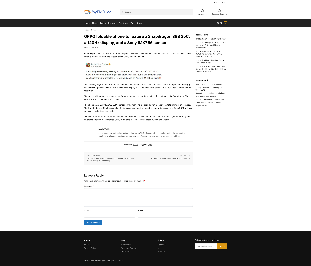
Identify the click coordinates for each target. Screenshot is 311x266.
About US (88, 245)
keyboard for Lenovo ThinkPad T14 (210, 99)
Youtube (161, 251)
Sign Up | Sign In (220, 2)
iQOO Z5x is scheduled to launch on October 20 (170, 158)
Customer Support (219, 14)
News (135, 144)
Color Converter (202, 106)
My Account (202, 14)
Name (87, 210)
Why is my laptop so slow (206, 96)
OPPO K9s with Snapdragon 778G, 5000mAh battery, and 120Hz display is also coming (110, 159)
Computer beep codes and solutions (210, 93)
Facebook (162, 245)
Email (141, 210)
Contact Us (126, 251)
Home (86, 30)
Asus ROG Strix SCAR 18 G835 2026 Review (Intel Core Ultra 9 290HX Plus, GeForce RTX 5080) (211, 69)
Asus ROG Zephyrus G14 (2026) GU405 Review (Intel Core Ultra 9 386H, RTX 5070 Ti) (209, 53)
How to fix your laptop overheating (209, 84)
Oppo (150, 144)
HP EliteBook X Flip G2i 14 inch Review (211, 39)
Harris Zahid (104, 129)
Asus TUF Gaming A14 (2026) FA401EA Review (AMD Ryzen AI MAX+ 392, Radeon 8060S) (211, 45)
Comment (89, 186)
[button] (222, 23)
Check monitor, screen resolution (209, 103)
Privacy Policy (90, 248)
